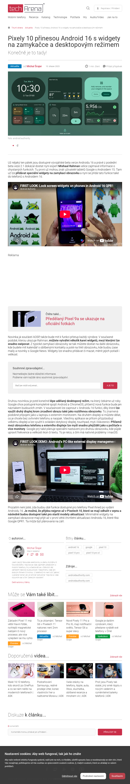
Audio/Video (97, 17)
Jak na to (112, 17)
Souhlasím (117, 776)
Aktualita (28, 28)
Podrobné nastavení (93, 776)
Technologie (60, 17)
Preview (14, 643)
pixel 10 (102, 547)
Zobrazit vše (116, 595)
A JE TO (110, 385)
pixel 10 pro (74, 553)
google (89, 547)
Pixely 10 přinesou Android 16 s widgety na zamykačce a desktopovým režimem (69, 28)
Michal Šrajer (34, 66)
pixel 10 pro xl (93, 553)
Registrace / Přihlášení (110, 8)
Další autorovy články (21, 582)
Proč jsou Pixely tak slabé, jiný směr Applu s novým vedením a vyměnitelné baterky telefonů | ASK (108, 688)
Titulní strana (17, 28)
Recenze (33, 17)
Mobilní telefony (17, 17)
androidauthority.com (79, 575)
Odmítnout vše (69, 776)
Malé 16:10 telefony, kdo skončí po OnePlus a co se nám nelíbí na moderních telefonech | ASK (20, 688)
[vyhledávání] (88, 8)
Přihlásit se (110, 732)
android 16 (73, 547)
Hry (85, 17)
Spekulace (103, 636)
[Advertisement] (65, 279)
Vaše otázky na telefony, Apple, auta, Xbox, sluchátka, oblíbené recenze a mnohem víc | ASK (77, 688)
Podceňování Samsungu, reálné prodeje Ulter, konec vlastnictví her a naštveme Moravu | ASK (50, 688)
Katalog (46, 17)
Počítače (75, 17)
